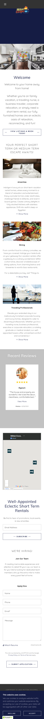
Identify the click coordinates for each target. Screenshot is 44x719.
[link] (22, 4)
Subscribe (22, 536)
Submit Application (22, 664)
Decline (11, 713)
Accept (32, 713)
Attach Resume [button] (11, 645)
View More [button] (22, 401)
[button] (5, 4)
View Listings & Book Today (22, 132)
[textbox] (22, 527)
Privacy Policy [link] (12, 655)
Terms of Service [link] (26, 655)
